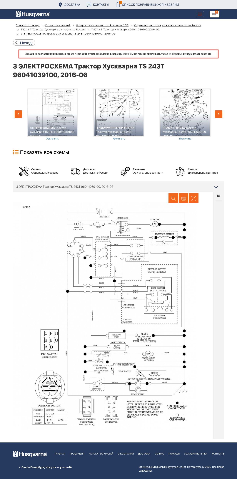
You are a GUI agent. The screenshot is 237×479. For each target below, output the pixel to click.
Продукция (77, 454)
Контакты (101, 4)
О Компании (126, 454)
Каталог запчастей (58, 25)
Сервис (159, 454)
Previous (18, 114)
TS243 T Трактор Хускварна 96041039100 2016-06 (125, 30)
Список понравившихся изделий (149, 3)
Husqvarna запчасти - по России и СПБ (102, 25)
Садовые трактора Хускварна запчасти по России (167, 25)
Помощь (174, 454)
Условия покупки (195, 454)
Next (218, 114)
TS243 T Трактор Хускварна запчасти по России (53, 30)
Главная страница (28, 25)
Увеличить (52, 138)
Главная (60, 454)
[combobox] (118, 186)
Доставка (72, 4)
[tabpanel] (52, 114)
